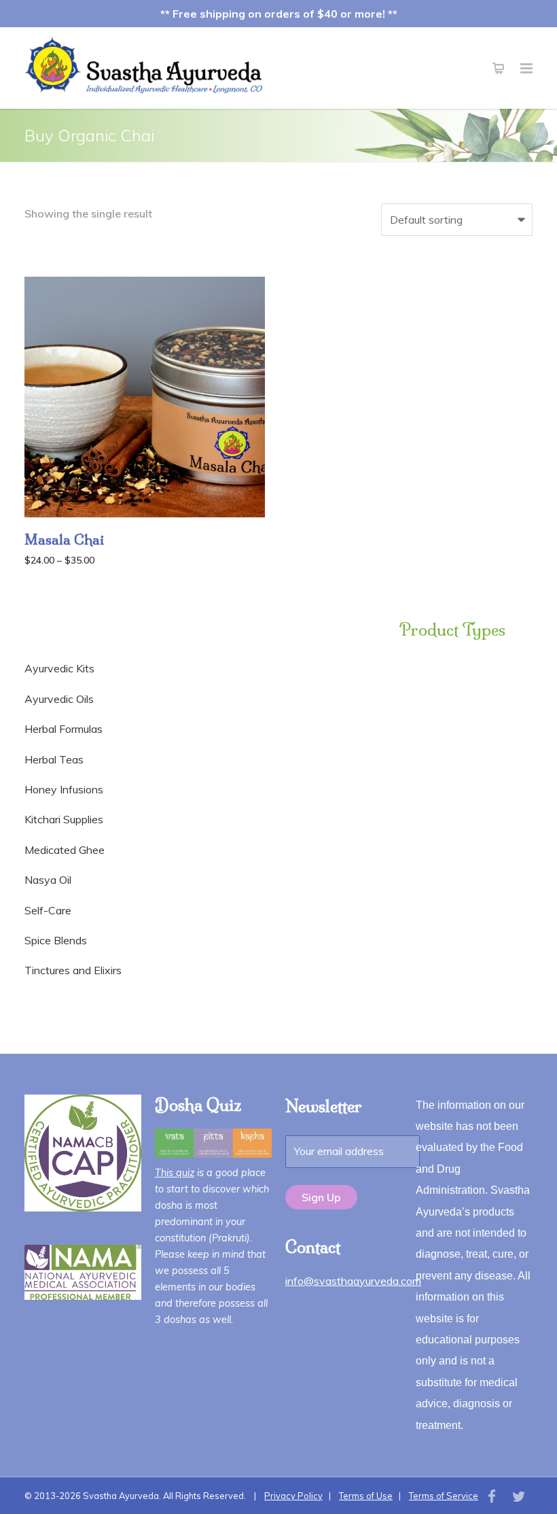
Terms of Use (366, 1495)
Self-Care (47, 910)
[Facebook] (491, 1496)
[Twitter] (519, 1496)
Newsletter (323, 1106)
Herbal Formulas (63, 729)
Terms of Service (443, 1495)
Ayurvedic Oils (59, 699)
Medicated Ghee (64, 850)
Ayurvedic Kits (59, 668)
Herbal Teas (54, 759)
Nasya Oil (47, 880)
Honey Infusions (63, 789)
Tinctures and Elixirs (73, 970)
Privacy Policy (293, 1495)
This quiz (174, 1173)
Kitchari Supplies (63, 819)
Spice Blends (55, 940)
